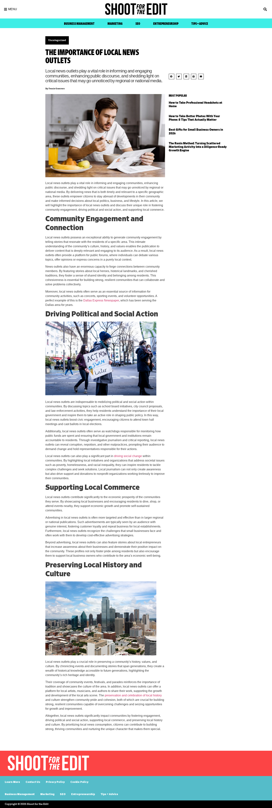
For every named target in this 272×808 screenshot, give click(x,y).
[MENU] (5, 9)
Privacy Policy (55, 782)
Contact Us (33, 782)
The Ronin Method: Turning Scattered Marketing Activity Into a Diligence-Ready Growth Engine (198, 147)
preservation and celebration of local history (133, 695)
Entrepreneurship (165, 24)
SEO (137, 24)
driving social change (128, 456)
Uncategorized (57, 40)
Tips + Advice (199, 24)
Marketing (115, 24)
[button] (236, 9)
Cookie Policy (79, 782)
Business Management (79, 24)
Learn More (12, 782)
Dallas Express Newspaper (101, 300)
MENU (12, 9)
